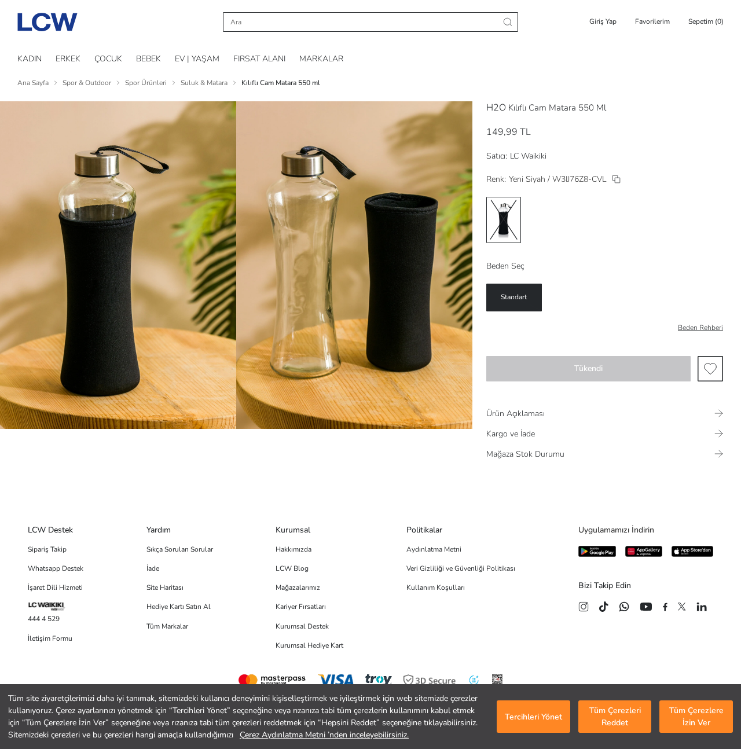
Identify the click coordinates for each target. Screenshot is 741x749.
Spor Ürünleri (146, 82)
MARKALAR (321, 58)
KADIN (29, 58)
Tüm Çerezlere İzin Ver (696, 716)
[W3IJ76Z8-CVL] (616, 179)
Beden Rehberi (700, 327)
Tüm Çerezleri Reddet (615, 716)
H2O (496, 107)
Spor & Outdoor (87, 82)
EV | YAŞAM (197, 58)
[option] (503, 220)
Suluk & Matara (204, 82)
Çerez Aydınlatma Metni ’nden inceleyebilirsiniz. (324, 734)
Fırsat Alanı (259, 58)
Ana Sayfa (33, 82)
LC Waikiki (528, 155)
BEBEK (148, 58)
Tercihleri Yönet (533, 716)
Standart (514, 297)
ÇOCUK (108, 58)
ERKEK (68, 58)
